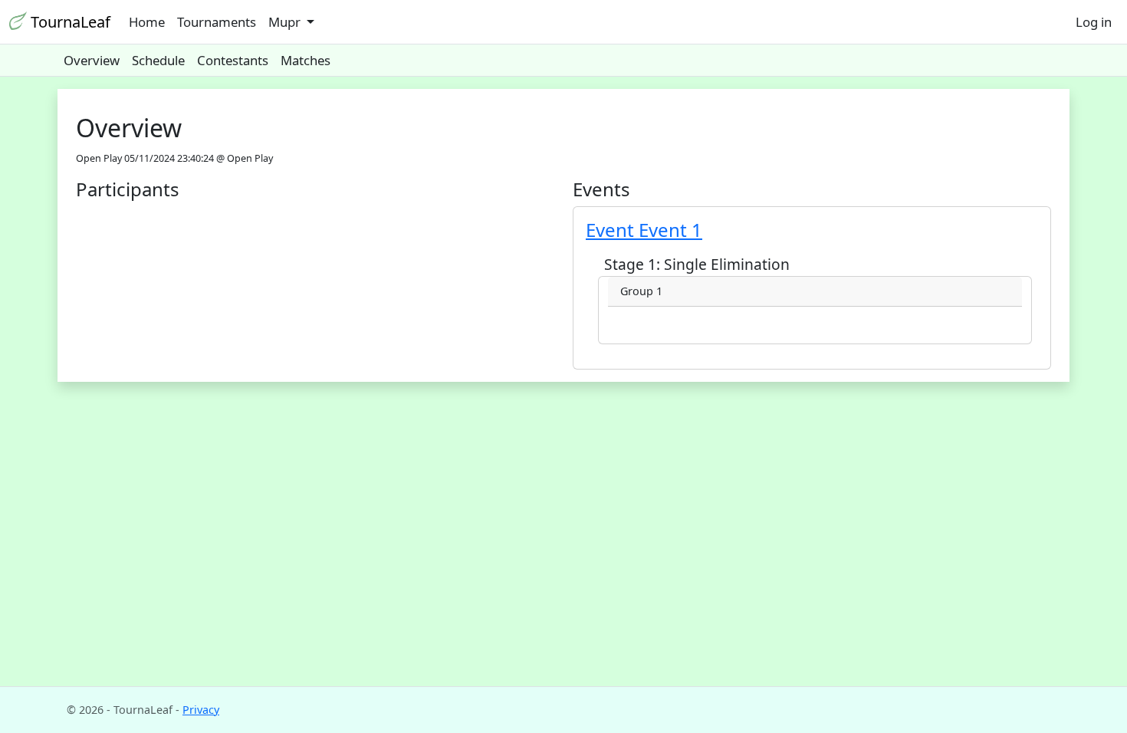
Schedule (158, 60)
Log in (1094, 22)
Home (147, 22)
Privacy (200, 709)
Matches (305, 60)
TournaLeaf (68, 22)
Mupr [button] (286, 22)
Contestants (232, 60)
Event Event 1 (644, 229)
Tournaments (216, 22)
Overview (92, 60)
